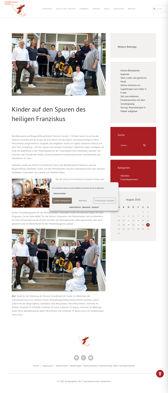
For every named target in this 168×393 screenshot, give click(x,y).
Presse (36, 365)
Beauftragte (75, 365)
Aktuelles (124, 175)
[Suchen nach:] (133, 145)
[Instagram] (83, 357)
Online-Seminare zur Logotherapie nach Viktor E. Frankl (133, 89)
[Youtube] (90, 357)
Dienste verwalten (59, 193)
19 (128, 225)
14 (138, 220)
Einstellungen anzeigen (104, 200)
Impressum (95, 207)
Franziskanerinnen (129, 179)
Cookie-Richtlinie (75, 207)
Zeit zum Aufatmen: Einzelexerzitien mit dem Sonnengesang (132, 100)
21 (138, 225)
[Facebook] (76, 357)
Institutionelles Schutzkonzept (97, 365)
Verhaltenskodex (127, 365)
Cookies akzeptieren (62, 200)
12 (128, 220)
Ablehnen (83, 200)
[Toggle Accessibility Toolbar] (160, 374)
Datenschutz (86, 207)
